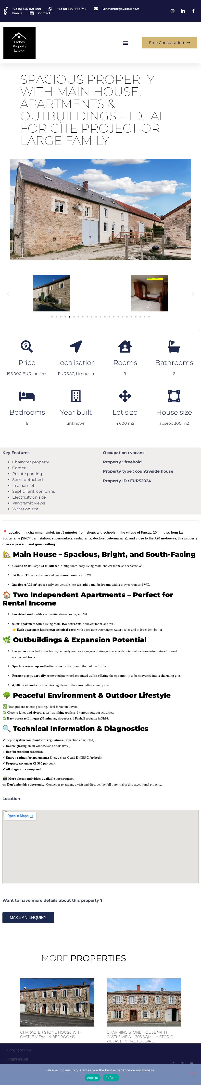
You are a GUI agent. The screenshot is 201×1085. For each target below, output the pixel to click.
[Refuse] (193, 1074)
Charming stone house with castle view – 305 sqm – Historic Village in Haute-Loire (140, 1036)
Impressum (17, 1059)
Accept (92, 1078)
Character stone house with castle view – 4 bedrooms (51, 1034)
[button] (126, 43)
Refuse (111, 1078)
